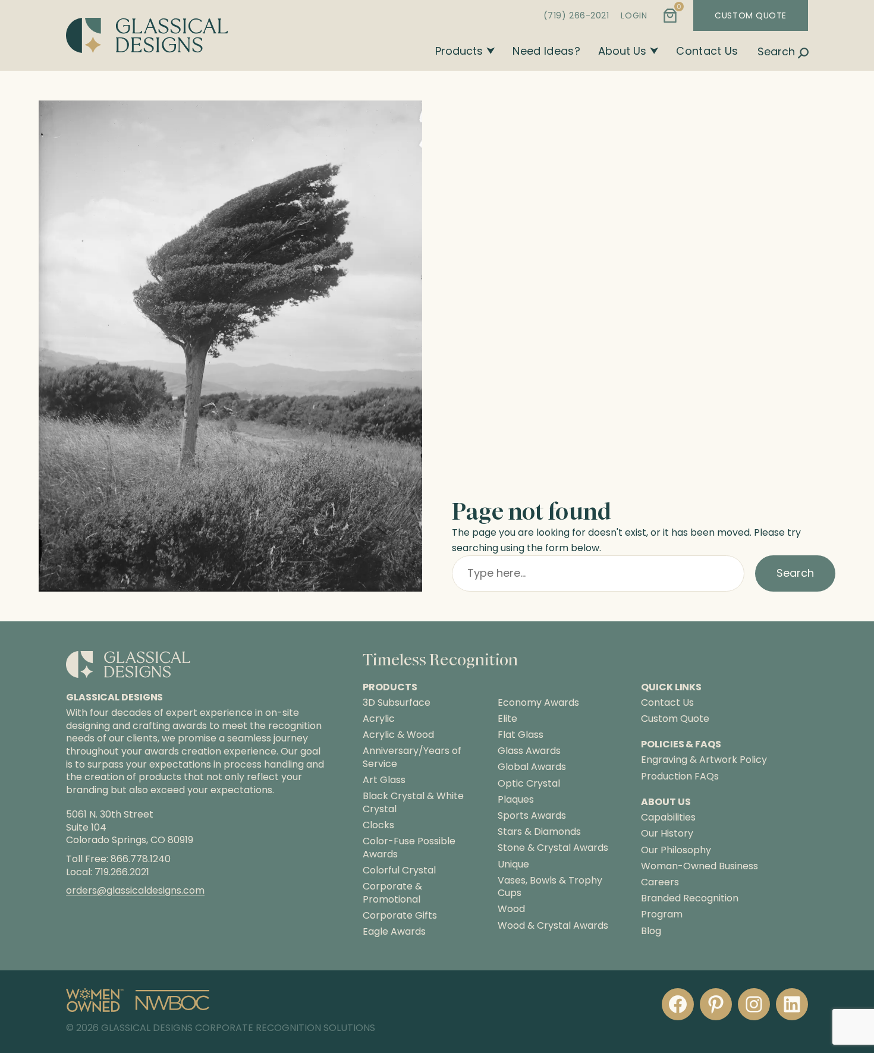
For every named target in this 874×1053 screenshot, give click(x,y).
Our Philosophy (676, 850)
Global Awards (532, 767)
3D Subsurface (396, 702)
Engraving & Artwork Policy (704, 759)
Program (662, 914)
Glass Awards (529, 750)
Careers (660, 882)
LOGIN (634, 15)
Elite (507, 718)
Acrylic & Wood (398, 734)
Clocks (378, 825)
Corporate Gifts (400, 915)
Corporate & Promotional (392, 893)
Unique (513, 864)
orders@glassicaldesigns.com (135, 890)
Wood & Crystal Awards (553, 925)
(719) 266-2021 (576, 15)
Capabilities (668, 817)
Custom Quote (675, 718)
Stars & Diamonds (539, 831)
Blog (651, 931)
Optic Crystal (529, 783)
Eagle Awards (394, 931)
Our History (667, 833)
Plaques (516, 799)
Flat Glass (520, 734)
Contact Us (707, 50)
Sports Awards (532, 815)
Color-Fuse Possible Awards (409, 847)
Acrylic (379, 718)
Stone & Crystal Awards (553, 847)
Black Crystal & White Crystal (413, 802)
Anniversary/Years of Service (412, 757)
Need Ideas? (546, 50)
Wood (511, 909)
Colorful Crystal (399, 870)
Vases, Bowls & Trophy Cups (550, 887)
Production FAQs (680, 776)
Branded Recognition (689, 898)
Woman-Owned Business (699, 866)
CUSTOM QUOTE (751, 15)
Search (795, 572)
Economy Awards (538, 702)
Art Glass (384, 780)
